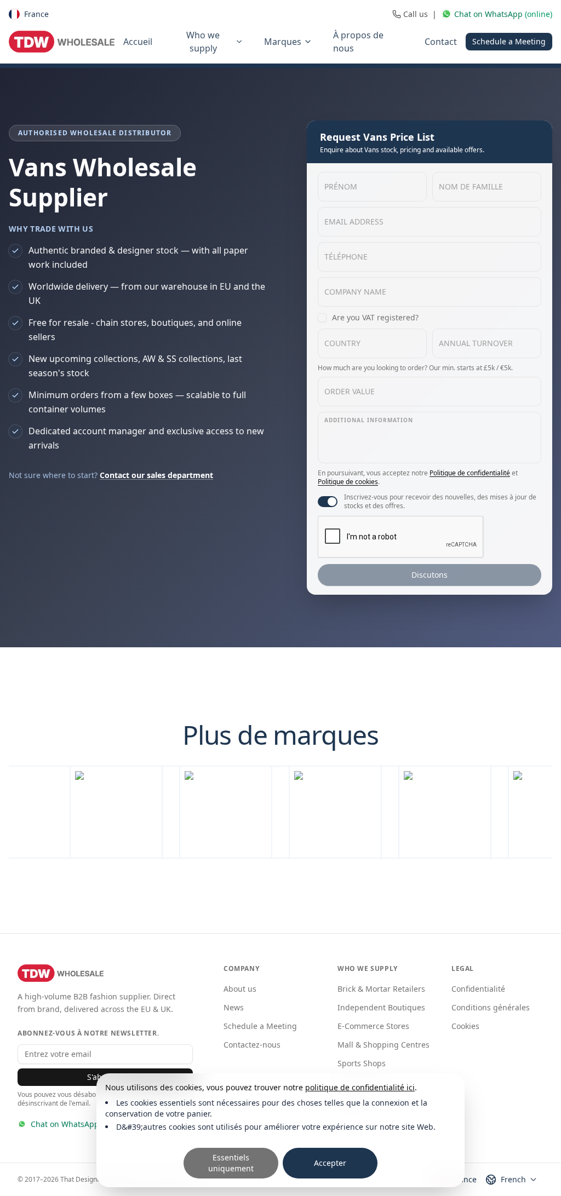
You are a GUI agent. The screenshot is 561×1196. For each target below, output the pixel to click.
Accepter (330, 1163)
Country (342, 343)
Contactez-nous (252, 1044)
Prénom (340, 186)
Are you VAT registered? (375, 317)
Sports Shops (361, 1063)
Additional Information (368, 420)
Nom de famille (471, 186)
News (234, 1007)
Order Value (349, 391)
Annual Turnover (476, 343)
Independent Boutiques (381, 1007)
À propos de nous (358, 41)
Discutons (429, 575)
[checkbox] (322, 317)
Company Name (355, 291)
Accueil (137, 42)
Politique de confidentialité (470, 473)
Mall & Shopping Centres (383, 1044)
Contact (441, 42)
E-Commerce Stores (373, 1026)
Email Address (353, 221)
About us (240, 989)
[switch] (327, 501)
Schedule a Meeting (509, 41)
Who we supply (203, 41)
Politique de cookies (348, 481)
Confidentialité (478, 989)
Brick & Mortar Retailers (381, 989)
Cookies (465, 1026)
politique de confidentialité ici (360, 1087)
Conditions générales (490, 1007)
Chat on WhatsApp (65, 1124)
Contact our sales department (156, 475)
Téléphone (346, 256)
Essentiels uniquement (231, 1163)
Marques (282, 42)
